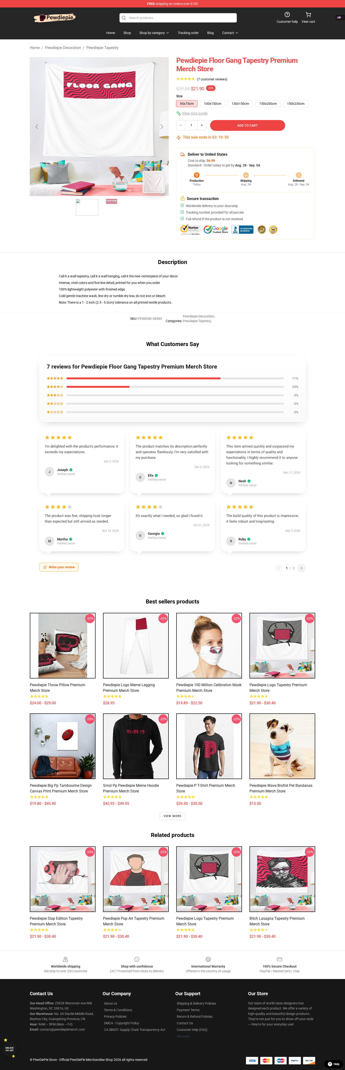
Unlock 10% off (9, 1049)
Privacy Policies (115, 1016)
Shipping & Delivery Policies (196, 1003)
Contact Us (185, 1023)
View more (173, 816)
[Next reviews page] (301, 568)
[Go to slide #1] (87, 207)
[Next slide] (161, 127)
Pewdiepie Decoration (63, 47)
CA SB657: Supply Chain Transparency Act (134, 1030)
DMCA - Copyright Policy (121, 1023)
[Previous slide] (37, 127)
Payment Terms (188, 1010)
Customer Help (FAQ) (192, 1030)
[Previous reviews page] (279, 568)
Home (35, 47)
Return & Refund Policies (194, 1016)
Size (179, 96)
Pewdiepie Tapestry (102, 47)
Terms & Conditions (118, 1010)
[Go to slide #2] (111, 207)
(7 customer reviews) (212, 79)
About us (110, 1003)
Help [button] (336, 1064)
